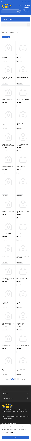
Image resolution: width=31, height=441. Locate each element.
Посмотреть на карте (7, 418)
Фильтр (7, 37)
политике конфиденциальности (9, 433)
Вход (22, 1)
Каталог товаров (8, 19)
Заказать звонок (26, 6)
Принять (15, 437)
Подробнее (5, 61)
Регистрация (27, 1)
